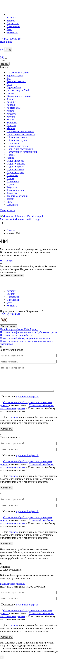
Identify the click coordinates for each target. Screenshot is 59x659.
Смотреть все (7, 210)
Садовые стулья (15, 172)
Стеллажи (12, 175)
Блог (9, 29)
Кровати (11, 113)
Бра (8, 78)
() (6, 45)
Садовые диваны (16, 163)
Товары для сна (15, 190)
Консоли (11, 104)
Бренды (11, 20)
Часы (9, 201)
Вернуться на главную (12, 583)
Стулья (10, 184)
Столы (10, 178)
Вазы (9, 84)
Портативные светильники (22, 151)
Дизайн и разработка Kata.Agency (19, 329)
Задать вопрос (8, 326)
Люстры (11, 125)
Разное (10, 157)
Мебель (11, 128)
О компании (13, 26)
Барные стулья (15, 75)
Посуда (11, 154)
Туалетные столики (17, 196)
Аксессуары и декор (18, 72)
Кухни (10, 119)
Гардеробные (14, 87)
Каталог (11, 17)
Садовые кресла (15, 166)
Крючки (11, 116)
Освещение (13, 143)
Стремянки (13, 181)
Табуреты (12, 187)
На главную (6, 260)
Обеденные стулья (17, 140)
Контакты (12, 32)
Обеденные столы (17, 137)
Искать (4, 64)
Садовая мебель (15, 160)
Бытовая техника (16, 81)
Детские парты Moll (18, 90)
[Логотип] (24, 8)
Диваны (11, 93)
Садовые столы (15, 169)
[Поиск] (8, 49)
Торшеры (12, 193)
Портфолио (13, 23)
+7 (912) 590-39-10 (10, 314)
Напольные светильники (20, 131)
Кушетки (12, 122)
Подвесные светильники (20, 149)
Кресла (10, 110)
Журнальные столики (19, 96)
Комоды (11, 102)
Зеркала (11, 99)
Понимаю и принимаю (12, 275)
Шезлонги (12, 204)
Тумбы (10, 198)
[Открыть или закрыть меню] (6, 58)
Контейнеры (13, 107)
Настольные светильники (21, 134)
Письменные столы (17, 146)
